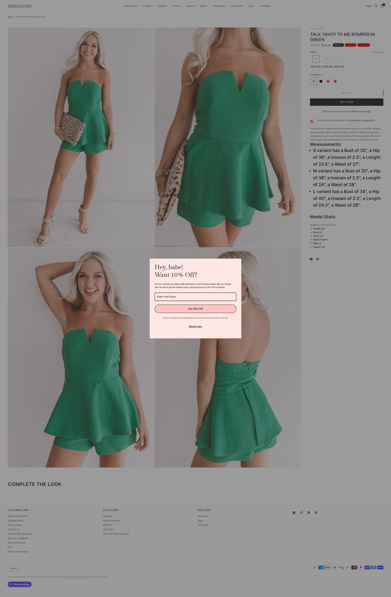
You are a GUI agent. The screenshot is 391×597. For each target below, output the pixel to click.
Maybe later (195, 326)
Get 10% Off (195, 308)
